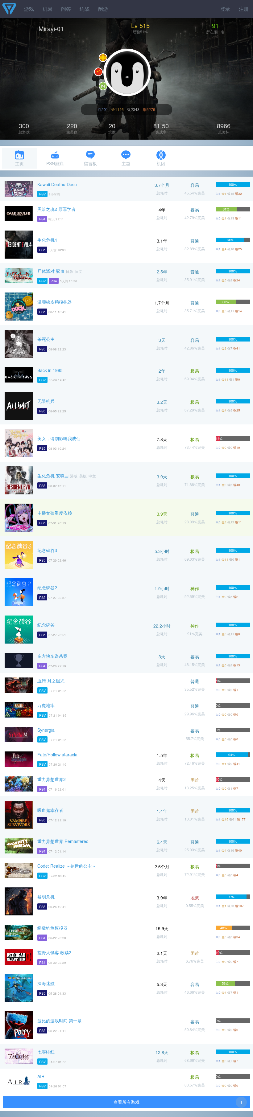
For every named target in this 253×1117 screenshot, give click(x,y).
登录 (225, 8)
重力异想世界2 (51, 779)
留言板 (90, 163)
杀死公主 (46, 339)
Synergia (46, 730)
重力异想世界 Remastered (63, 841)
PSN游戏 (55, 163)
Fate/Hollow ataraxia (57, 754)
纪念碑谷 (46, 625)
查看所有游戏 (126, 1102)
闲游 (103, 8)
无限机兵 (46, 401)
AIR (40, 1076)
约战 (84, 8)
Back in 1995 (50, 370)
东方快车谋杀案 (52, 656)
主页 (19, 163)
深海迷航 (46, 983)
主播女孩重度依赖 (54, 513)
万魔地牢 (46, 705)
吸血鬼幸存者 (50, 810)
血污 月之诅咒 (50, 680)
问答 (66, 8)
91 (215, 25)
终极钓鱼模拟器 (52, 928)
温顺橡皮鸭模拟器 (54, 302)
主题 (126, 163)
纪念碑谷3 (47, 550)
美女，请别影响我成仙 (59, 438)
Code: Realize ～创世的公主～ (66, 866)
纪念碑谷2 (47, 587)
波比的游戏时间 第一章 (59, 1020)
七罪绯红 (46, 1052)
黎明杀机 (46, 897)
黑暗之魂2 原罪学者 (56, 209)
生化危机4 (47, 240)
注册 (244, 8)
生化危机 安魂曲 (53, 476)
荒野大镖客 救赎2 (54, 952)
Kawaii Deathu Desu (57, 184)
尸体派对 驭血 (50, 271)
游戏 (29, 8)
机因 (47, 8)
